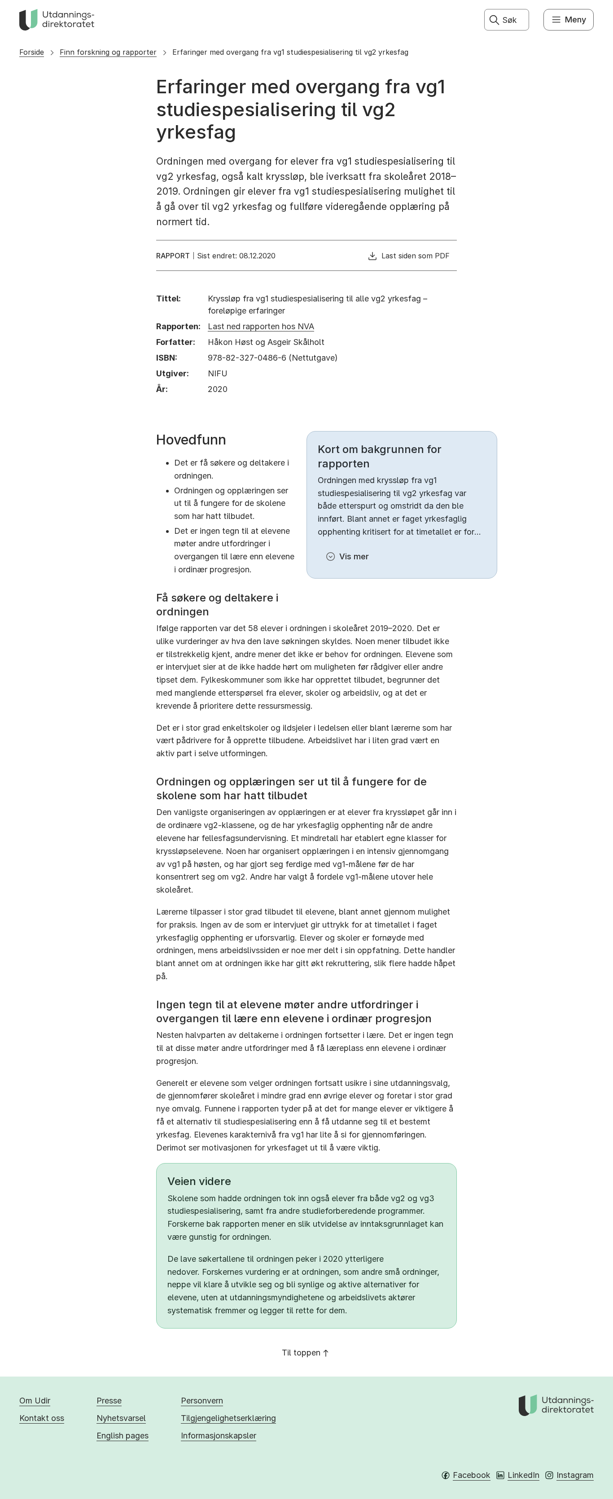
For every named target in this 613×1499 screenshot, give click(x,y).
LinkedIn (523, 1475)
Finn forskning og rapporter (108, 52)
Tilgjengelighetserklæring (228, 1418)
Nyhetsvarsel (121, 1418)
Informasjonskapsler (218, 1435)
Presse (109, 1400)
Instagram (575, 1475)
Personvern (202, 1400)
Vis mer (354, 556)
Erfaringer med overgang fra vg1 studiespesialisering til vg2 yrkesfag (290, 52)
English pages (122, 1435)
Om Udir (34, 1400)
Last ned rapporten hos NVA (261, 326)
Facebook (471, 1475)
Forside (31, 52)
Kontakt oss (41, 1418)
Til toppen (301, 1352)
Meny (575, 19)
